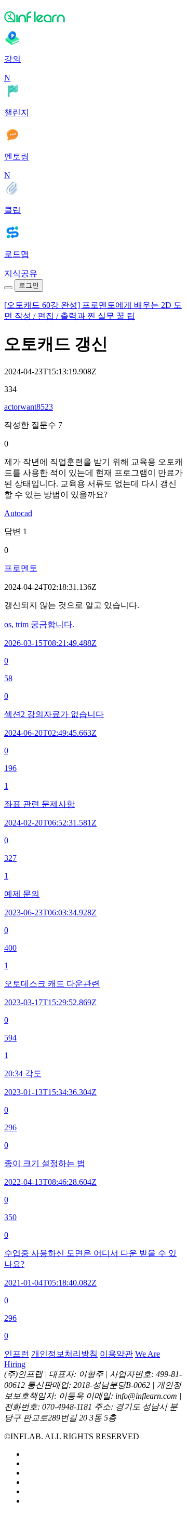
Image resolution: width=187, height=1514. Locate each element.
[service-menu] (8, 287)
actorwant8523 (28, 406)
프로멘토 (20, 568)
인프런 (16, 1353)
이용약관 (116, 1353)
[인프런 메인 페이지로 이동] (93, 16)
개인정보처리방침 (64, 1353)
